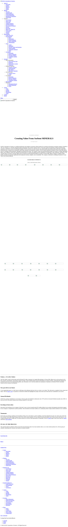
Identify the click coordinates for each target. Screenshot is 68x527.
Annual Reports (11, 68)
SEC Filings (11, 69)
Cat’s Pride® (8, 19)
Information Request (12, 84)
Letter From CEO (9, 484)
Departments (8, 92)
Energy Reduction (12, 41)
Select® (7, 27)
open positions (9, 419)
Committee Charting (12, 56)
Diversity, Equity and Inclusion (15, 47)
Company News (11, 73)
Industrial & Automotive (11, 16)
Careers (5, 87)
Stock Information (9, 499)
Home (7, 508)
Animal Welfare (11, 48)
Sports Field (8, 17)
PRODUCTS (6, 467)
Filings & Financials (10, 500)
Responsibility (7, 34)
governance (8, 52)
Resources (8, 505)
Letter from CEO (9, 35)
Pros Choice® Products (11, 25)
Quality (7, 5)
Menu (2, 98)
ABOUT (6, 3)
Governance (8, 487)
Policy (9, 37)
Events (9, 74)
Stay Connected (4, 515)
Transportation (11, 42)
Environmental (9, 36)
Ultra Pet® (8, 22)
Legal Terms (8, 511)
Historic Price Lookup (13, 63)
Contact (7, 509)
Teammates (10, 46)
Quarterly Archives (12, 67)
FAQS (9, 86)
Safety (9, 50)
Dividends (10, 62)
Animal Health (9, 12)
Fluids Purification (10, 14)
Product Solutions (12, 40)
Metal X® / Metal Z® (10, 29)
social (7, 43)
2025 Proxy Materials (13, 70)
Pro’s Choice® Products (11, 474)
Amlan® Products (9, 23)
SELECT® (8, 475)
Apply (7, 495)
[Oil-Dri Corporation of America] (8, 1)
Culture (10, 44)
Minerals (7, 6)
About (4, 450)
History (7, 456)
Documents (10, 53)
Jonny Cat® (8, 21)
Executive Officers (12, 55)
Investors (6, 59)
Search (5, 95)
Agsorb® (8, 31)
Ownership (10, 65)
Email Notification (12, 85)
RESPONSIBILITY (7, 482)
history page (9, 391)
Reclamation (11, 38)
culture (65, 418)
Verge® (7, 480)
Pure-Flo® (8, 28)
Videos (7, 8)
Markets (5, 10)
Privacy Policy (9, 512)
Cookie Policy (9, 513)
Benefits (7, 91)
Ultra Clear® (8, 30)
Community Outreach (13, 49)
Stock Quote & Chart (12, 61)
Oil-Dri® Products (10, 24)
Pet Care (7, 11)
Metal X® (8, 478)
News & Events (9, 501)
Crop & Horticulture (10, 15)
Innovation (8, 4)
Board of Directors (12, 54)
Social (7, 486)
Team (7, 88)
